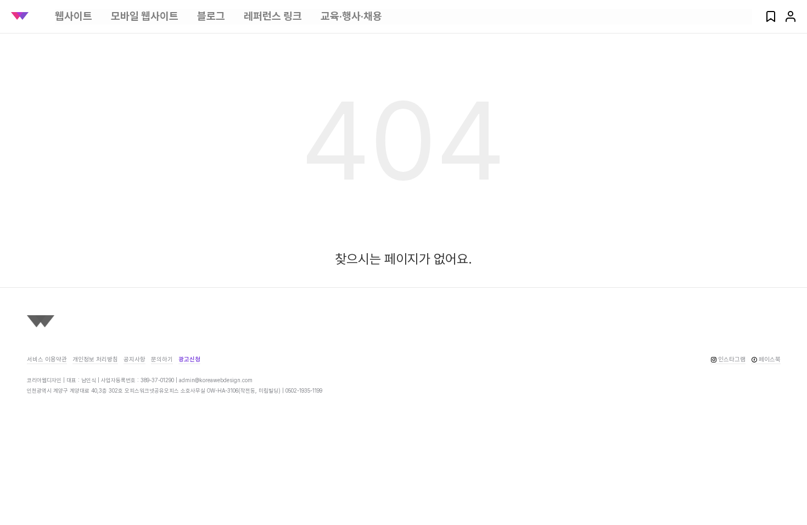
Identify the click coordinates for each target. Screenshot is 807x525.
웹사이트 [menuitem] (73, 16)
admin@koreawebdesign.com (216, 380)
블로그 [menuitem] (211, 16)
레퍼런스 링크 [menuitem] (273, 16)
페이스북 (770, 359)
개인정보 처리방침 (95, 359)
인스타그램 (732, 359)
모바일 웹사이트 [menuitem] (144, 16)
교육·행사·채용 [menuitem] (351, 16)
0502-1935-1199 (303, 390)
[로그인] (790, 20)
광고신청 (189, 359)
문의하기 (162, 359)
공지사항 (134, 359)
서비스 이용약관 (47, 359)
